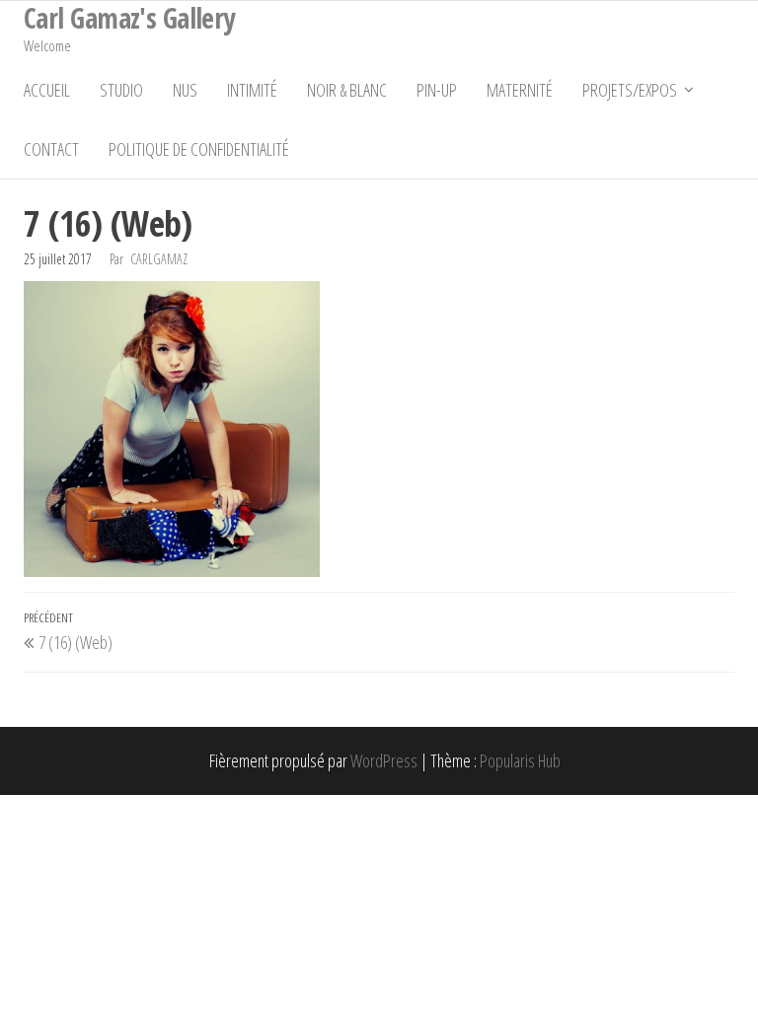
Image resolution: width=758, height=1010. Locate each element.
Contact (51, 149)
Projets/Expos (629, 90)
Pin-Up (437, 90)
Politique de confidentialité (199, 149)
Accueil (47, 90)
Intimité (252, 90)
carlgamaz (159, 259)
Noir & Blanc (347, 90)
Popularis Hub (520, 760)
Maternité (520, 90)
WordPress (383, 760)
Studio (121, 90)
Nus (185, 90)
